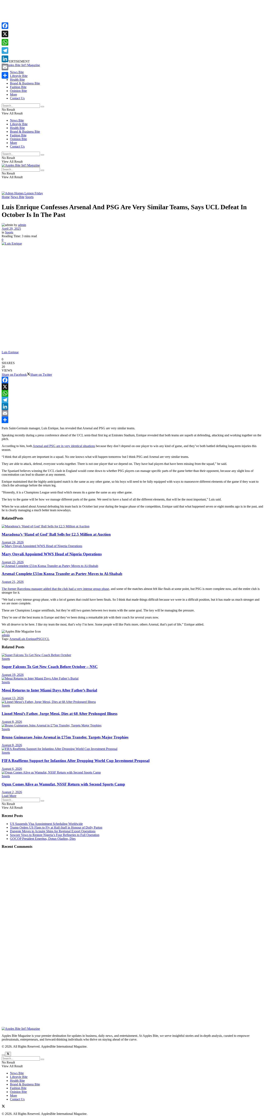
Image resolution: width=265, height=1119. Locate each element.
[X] (132, 386)
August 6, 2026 (12, 768)
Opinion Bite (18, 91)
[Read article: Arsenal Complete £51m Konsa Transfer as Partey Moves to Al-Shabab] (132, 566)
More (13, 94)
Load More (9, 796)
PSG (39, 639)
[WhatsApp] (132, 393)
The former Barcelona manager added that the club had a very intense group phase (55, 589)
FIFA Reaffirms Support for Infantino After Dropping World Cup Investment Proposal (75, 760)
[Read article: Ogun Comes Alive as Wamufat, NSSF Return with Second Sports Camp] (132, 772)
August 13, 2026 (13, 698)
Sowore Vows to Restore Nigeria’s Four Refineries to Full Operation (54, 835)
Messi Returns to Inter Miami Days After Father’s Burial (49, 690)
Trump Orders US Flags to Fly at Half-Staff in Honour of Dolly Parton (56, 827)
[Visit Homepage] (21, 65)
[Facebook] (132, 380)
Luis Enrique (27, 639)
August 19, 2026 (13, 674)
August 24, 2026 (13, 542)
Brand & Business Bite (25, 83)
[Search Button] (42, 106)
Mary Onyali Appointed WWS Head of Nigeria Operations (52, 554)
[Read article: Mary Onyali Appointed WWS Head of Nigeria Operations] (132, 546)
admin (22, 225)
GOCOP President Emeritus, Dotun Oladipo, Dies (43, 838)
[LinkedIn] (132, 406)
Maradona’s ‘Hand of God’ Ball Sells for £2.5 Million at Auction (56, 534)
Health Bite (17, 79)
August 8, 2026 (12, 721)
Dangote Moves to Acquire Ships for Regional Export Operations (52, 831)
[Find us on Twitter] (3, 1106)
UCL (46, 639)
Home (6, 197)
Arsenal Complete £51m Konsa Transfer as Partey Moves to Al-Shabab (62, 574)
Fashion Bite (18, 87)
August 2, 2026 (12, 792)
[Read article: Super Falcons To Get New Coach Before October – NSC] (132, 655)
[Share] (132, 419)
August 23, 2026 (13, 562)
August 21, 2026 (13, 582)
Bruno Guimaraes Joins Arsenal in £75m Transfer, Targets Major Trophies (65, 737)
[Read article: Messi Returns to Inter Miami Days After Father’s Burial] (132, 678)
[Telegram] (132, 400)
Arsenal (14, 639)
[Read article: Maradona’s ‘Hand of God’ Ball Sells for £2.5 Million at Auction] (132, 526)
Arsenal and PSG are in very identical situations (64, 446)
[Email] (132, 413)
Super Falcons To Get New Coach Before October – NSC (50, 666)
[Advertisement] (126, 31)
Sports (29, 197)
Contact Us (17, 98)
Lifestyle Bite (19, 76)
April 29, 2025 (11, 228)
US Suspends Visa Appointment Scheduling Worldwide (46, 823)
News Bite (17, 72)
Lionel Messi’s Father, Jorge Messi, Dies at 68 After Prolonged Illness (59, 713)
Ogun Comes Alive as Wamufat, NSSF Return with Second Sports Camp (63, 784)
